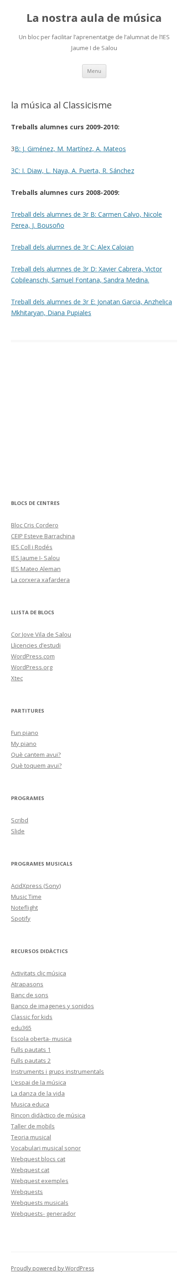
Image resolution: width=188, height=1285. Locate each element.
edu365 (21, 1028)
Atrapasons (27, 984)
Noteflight (24, 907)
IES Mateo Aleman (36, 569)
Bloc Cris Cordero (34, 525)
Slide (18, 831)
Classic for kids (31, 1017)
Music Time (26, 896)
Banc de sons (29, 995)
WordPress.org (31, 667)
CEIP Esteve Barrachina (43, 536)
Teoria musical (31, 1137)
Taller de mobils (33, 1126)
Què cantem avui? (36, 754)
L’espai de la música (38, 1082)
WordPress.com (33, 656)
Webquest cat (30, 1170)
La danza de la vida (38, 1093)
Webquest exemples (39, 1181)
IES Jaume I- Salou (35, 558)
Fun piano (24, 733)
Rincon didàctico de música (48, 1115)
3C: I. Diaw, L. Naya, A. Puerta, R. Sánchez (72, 170)
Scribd (19, 820)
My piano (24, 743)
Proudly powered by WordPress (52, 1268)
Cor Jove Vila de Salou (41, 634)
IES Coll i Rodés (31, 547)
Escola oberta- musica (41, 1039)
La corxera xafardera (40, 580)
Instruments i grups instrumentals (57, 1071)
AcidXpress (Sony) (36, 886)
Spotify (21, 918)
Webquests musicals (39, 1202)
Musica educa (30, 1104)
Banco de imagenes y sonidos (52, 1006)
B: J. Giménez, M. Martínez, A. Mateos (70, 148)
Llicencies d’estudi (36, 645)
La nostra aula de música (94, 18)
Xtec (17, 678)
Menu (94, 70)
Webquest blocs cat (38, 1159)
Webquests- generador (43, 1213)
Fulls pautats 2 (31, 1060)
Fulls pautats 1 (31, 1049)
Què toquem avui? (36, 765)
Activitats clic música (38, 973)
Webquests (27, 1192)
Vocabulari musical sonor (46, 1148)
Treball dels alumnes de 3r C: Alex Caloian (72, 247)
